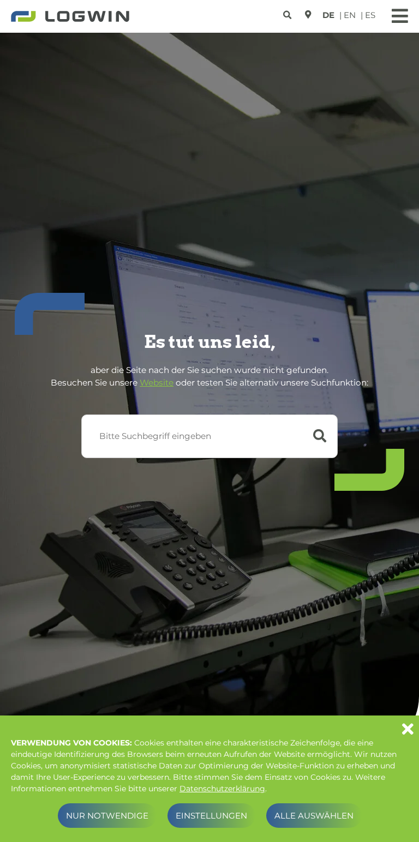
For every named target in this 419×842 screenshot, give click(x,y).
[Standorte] (308, 14)
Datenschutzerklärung (222, 788)
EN (350, 15)
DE (328, 15)
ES (370, 15)
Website (156, 382)
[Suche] (288, 13)
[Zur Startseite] (70, 17)
